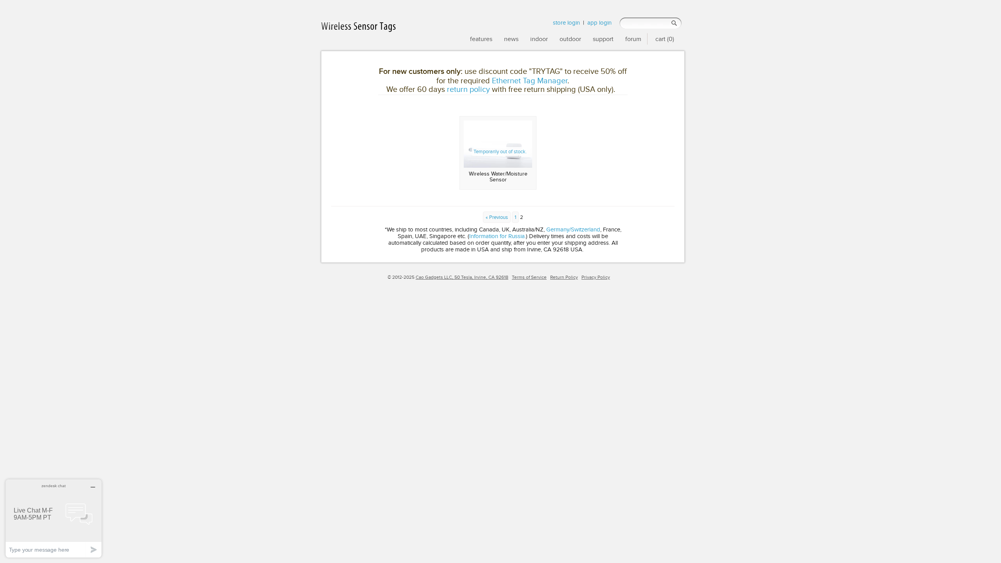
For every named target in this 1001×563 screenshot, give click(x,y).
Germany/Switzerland (573, 229)
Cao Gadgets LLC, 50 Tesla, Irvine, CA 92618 (462, 277)
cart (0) (664, 39)
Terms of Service (529, 277)
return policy (468, 89)
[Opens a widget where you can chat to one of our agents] (53, 518)
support (603, 39)
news (511, 39)
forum (633, 39)
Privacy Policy (595, 277)
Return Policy (564, 277)
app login (599, 23)
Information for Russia (497, 236)
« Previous (497, 217)
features (481, 39)
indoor (539, 39)
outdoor (570, 39)
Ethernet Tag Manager (529, 80)
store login (566, 23)
